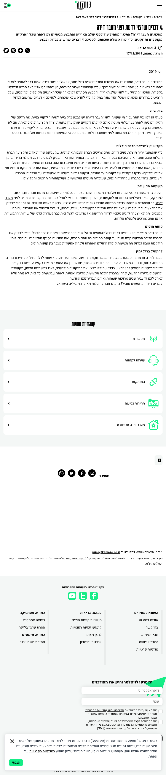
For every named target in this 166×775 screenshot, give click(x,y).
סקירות (126, 17)
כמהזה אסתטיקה (32, 612)
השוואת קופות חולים (87, 620)
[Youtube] (72, 596)
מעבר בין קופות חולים (45, 243)
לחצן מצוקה (93, 634)
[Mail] (92, 473)
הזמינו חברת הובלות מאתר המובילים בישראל (88, 283)
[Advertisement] (83, 516)
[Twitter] (71, 473)
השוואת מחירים (146, 612)
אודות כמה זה (148, 620)
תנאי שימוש (149, 634)
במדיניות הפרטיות (42, 751)
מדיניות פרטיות (147, 649)
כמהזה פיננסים (33, 634)
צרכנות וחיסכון (91, 642)
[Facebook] (82, 473)
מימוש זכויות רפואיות (86, 627)
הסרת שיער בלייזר (32, 627)
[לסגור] (12, 741)
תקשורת (137, 17)
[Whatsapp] (61, 473)
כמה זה (158, 17)
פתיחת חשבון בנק (32, 642)
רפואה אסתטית (34, 620)
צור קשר (152, 627)
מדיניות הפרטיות (76, 558)
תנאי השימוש (115, 710)
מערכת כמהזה (153, 53)
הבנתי (16, 762)
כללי (148, 17)
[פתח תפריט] (160, 5)
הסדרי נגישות (148, 642)
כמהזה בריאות (91, 612)
